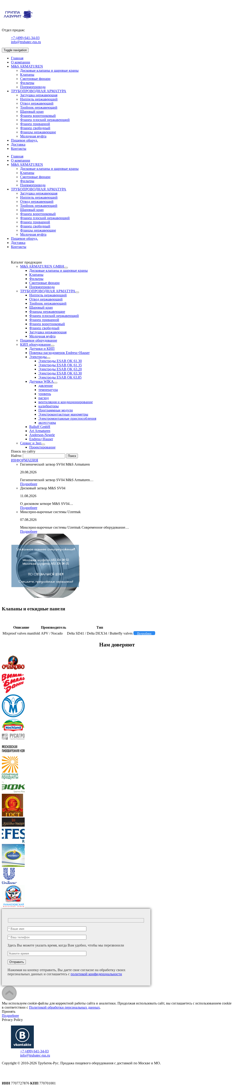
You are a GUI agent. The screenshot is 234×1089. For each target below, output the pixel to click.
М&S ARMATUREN (27, 66)
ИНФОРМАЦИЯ (24, 460)
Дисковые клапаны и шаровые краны (49, 70)
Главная (17, 58)
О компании (20, 62)
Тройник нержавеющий (38, 107)
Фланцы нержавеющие (38, 132)
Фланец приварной (35, 124)
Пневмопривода (32, 87)
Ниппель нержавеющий (39, 99)
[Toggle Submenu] (66, 267)
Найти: (16, 456)
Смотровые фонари (35, 79)
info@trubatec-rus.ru (26, 42)
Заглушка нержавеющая (38, 95)
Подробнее (28, 484)
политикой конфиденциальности (96, 974)
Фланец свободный (35, 128)
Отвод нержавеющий (36, 103)
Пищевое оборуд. (24, 140)
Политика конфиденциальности (27, 1071)
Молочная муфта (33, 136)
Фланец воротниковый (38, 116)
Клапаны (27, 74)
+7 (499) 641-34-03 (25, 38)
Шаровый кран (32, 111)
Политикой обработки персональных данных (64, 1007)
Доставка (18, 144)
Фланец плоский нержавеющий (45, 120)
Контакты (18, 148)
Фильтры (27, 83)
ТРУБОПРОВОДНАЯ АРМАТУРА (38, 91)
